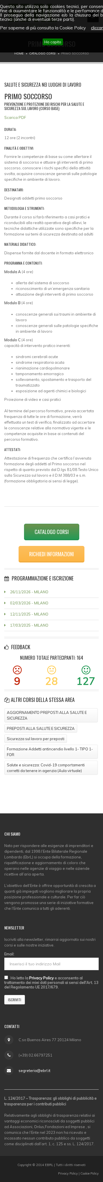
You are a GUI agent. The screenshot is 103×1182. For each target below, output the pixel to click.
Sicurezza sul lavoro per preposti (35, 738)
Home (18, 53)
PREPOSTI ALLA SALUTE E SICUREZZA (41, 728)
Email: (9, 954)
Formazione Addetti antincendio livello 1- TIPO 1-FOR (50, 752)
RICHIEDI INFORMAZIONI (51, 554)
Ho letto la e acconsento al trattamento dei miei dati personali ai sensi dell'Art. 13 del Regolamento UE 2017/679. (51, 982)
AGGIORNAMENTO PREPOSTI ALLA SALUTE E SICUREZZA (47, 715)
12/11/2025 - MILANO (29, 614)
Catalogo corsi (42, 53)
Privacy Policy (41, 978)
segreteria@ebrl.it (34, 1070)
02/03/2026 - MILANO (29, 603)
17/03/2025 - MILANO (29, 625)
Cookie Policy (89, 1173)
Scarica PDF (15, 117)
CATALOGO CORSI (52, 531)
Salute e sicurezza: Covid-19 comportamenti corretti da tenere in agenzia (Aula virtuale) (46, 768)
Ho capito (52, 42)
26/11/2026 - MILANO (29, 592)
